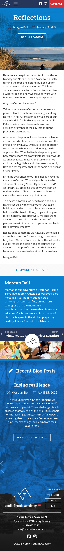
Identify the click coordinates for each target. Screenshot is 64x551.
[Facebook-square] (40, 4)
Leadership (40, 270)
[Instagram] (45, 4)
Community (24, 270)
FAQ (53, 506)
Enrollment (53, 495)
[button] (6, 350)
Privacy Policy (53, 489)
